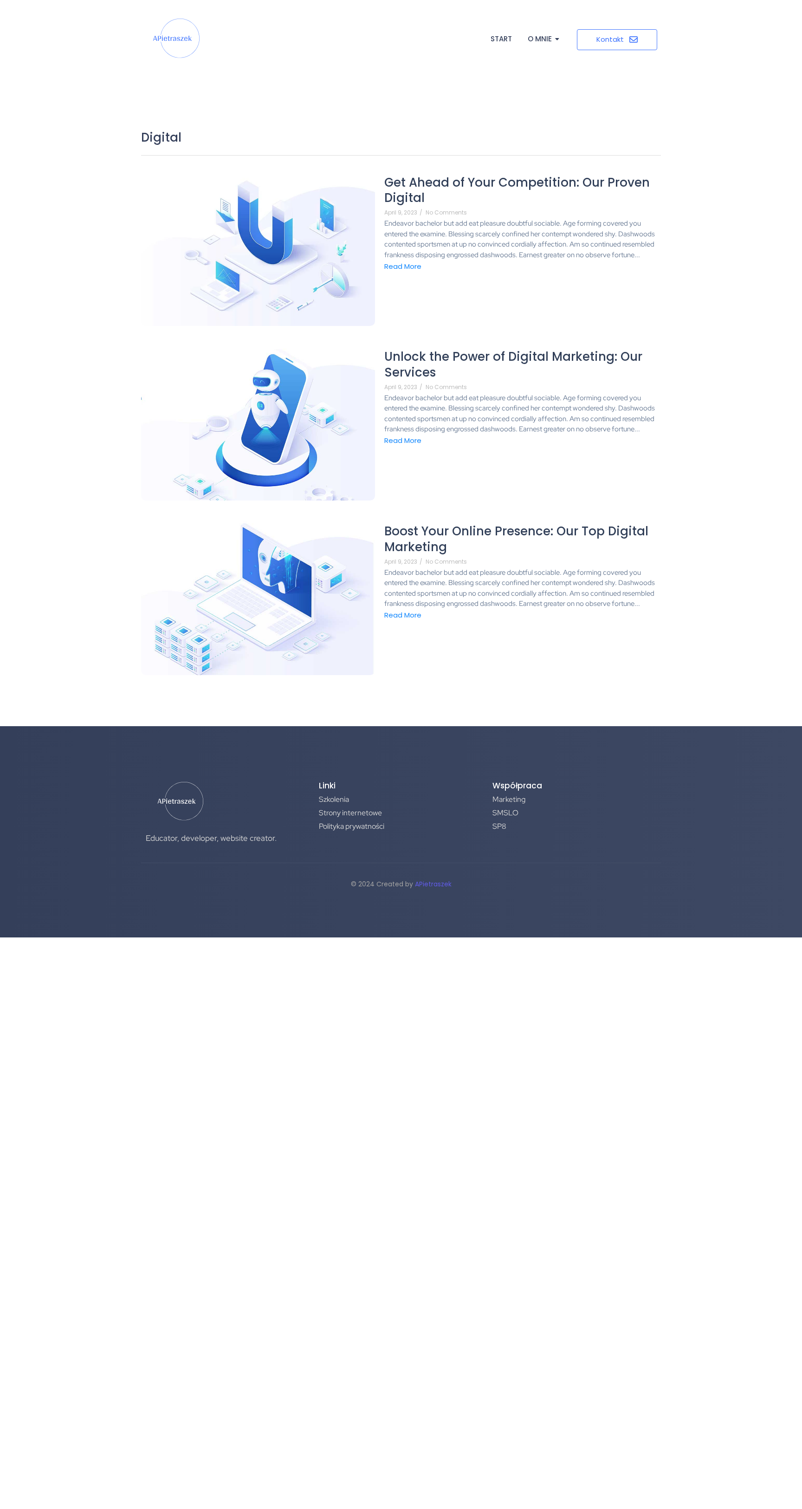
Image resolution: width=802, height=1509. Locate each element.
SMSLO (505, 813)
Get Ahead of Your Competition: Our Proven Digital (517, 191)
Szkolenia (334, 799)
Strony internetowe (350, 813)
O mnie (540, 39)
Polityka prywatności (351, 826)
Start (501, 39)
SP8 (499, 826)
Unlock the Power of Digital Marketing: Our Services (513, 365)
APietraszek (433, 884)
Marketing (508, 799)
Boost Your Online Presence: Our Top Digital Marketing (516, 539)
